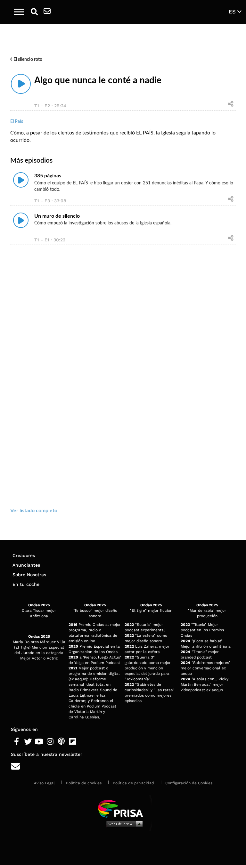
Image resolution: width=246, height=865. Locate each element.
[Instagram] (50, 742)
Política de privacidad (133, 783)
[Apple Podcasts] (61, 742)
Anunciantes (26, 565)
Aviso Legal (44, 783)
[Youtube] (39, 742)
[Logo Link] (126, 11)
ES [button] (233, 11)
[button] (19, 12)
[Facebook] (16, 742)
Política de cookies (84, 783)
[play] (21, 84)
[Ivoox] (83, 742)
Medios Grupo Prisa (123, 824)
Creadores (23, 555)
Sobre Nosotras (29, 574)
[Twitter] (27, 742)
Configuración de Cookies (188, 783)
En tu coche (25, 584)
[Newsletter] (47, 12)
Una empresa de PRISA (123, 808)
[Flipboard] (72, 742)
